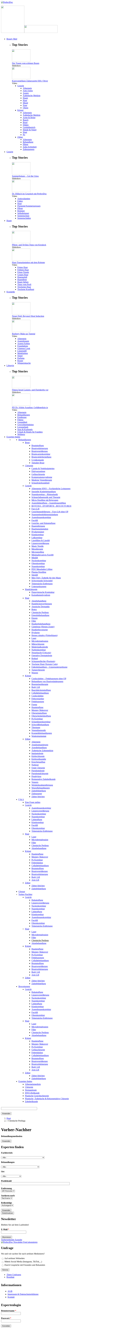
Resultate (10, 1277)
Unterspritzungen (38, 586)
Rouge (20, 360)
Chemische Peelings (40, 612)
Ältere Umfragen (14, 1274)
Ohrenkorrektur (38, 563)
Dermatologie (31, 1090)
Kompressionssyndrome (41, 477)
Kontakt (11, 1297)
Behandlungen (23, 415)
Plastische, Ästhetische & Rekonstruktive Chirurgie (47, 1098)
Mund (25, 103)
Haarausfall (22, 277)
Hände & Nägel (29, 130)
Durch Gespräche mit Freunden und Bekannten (24, 1265)
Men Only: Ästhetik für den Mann (46, 578)
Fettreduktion (37, 863)
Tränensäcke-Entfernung (42, 583)
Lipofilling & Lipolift (40, 540)
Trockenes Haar (24, 287)
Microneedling (37, 552)
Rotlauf (34, 658)
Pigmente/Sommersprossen (28, 206)
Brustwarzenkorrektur (40, 454)
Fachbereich (6, 1153)
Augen (26, 93)
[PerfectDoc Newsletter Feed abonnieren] (19, 1242)
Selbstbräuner (23, 213)
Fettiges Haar (23, 270)
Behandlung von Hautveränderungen (47, 681)
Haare (25, 98)
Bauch (25, 120)
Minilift (34, 558)
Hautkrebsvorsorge (39, 630)
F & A (21, 799)
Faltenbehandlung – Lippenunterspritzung (49, 667)
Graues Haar (22, 275)
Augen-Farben (23, 343)
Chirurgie (29, 465)
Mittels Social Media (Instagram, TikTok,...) (23, 1261)
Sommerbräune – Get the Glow (25, 176)
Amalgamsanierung (39, 745)
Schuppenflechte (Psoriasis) (43, 661)
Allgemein (27, 88)
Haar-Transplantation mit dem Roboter (28, 262)
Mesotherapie (37, 549)
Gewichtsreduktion (25, 424)
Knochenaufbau (38, 762)
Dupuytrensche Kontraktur (42, 592)
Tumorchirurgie (38, 670)
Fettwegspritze (37, 699)
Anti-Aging (28, 90)
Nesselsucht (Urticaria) (41, 652)
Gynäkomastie (37, 460)
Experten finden (25, 1081)
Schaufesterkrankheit (40, 483)
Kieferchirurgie (38, 756)
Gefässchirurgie (38, 474)
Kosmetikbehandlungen (41, 733)
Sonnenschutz (23, 216)
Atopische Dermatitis (40, 606)
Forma (34, 704)
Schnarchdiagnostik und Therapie (45, 497)
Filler (33, 621)
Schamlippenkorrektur (40, 722)
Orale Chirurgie (38, 768)
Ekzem (34, 618)
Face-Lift (35, 509)
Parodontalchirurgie (39, 773)
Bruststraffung (37, 445)
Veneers (34, 782)
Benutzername (8, 1311)
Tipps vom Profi (24, 284)
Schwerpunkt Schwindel (42, 580)
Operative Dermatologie (41, 655)
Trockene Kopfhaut (25, 289)
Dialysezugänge (38, 471)
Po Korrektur (37, 719)
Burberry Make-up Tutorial (23, 334)
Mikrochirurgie (37, 644)
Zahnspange (36, 793)
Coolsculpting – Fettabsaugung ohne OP (48, 678)
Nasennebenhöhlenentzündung (44, 514)
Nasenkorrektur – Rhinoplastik (44, 494)
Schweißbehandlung (40, 724)
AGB (10, 1291)
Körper (20, 110)
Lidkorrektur (36, 537)
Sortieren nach (8, 1195)
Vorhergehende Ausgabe (11, 1240)
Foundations (22, 346)
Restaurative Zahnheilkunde (43, 779)
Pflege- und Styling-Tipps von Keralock (29, 245)
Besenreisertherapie (39, 684)
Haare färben (23, 282)
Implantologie (37, 753)
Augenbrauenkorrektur (41, 517)
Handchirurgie (31, 589)
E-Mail (5, 1229)
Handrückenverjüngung (41, 604)
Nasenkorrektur (38, 566)
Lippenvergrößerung (40, 543)
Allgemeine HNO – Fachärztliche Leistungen (50, 488)
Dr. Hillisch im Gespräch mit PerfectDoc (29, 194)
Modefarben (22, 353)
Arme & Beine (29, 117)
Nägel (20, 356)
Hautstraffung (37, 707)
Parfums (20, 358)
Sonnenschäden (24, 218)
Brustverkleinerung (39, 448)
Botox (34, 609)
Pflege (25, 144)
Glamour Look (23, 348)
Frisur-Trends (23, 272)
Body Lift (35, 687)
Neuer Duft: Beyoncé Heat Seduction (28, 316)
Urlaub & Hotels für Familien (30, 432)
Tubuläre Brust (37, 463)
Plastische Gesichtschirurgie (37, 1096)
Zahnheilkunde (31, 1101)
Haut (25, 100)
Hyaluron (35, 632)
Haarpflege (22, 279)
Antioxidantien (23, 198)
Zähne (20, 137)
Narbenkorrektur (38, 650)
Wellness (21, 434)
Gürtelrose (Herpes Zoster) (42, 627)
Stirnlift (34, 575)
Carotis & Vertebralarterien (42, 468)
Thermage (35, 727)
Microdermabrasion (39, 641)
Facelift (34, 520)
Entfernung (6, 1188)
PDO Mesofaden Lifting (41, 569)
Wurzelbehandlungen (40, 788)
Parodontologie (38, 770)
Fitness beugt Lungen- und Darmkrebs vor (30, 390)
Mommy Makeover (39, 710)
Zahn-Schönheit (30, 147)
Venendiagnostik (38, 730)
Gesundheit (22, 422)
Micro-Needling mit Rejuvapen (44, 500)
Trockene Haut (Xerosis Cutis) (44, 664)
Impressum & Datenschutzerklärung (23, 1294)
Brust (25, 122)
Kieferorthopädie (38, 759)
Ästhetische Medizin (31, 95)
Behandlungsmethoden (11, 1136)
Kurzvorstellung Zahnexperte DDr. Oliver (30, 81)
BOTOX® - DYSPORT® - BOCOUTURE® (51, 506)
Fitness (20, 420)
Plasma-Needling (38, 572)
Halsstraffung (37, 900)
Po (24, 134)
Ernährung (21, 417)
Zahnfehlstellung (38, 791)
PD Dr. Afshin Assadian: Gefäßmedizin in (30, 407)
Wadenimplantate (38, 736)
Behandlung (28, 142)
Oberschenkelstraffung (41, 716)
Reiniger (21, 211)
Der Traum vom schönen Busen (25, 63)
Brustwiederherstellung (41, 457)
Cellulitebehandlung (40, 693)
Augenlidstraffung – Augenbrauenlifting (48, 503)
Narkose (35, 765)
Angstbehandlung (39, 747)
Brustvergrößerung (39, 451)
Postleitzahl (6, 1181)
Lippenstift (22, 351)
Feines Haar (22, 267)
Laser (33, 638)
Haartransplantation (39, 529)
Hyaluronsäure (37, 532)
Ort (2, 1171)
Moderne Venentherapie (41, 480)
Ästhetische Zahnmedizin (42, 750)
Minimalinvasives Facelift (42, 555)
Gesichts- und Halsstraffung (43, 523)
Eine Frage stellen (32, 802)
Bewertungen (24, 986)
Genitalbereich (29, 127)
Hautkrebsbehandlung (40, 624)
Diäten (26, 125)
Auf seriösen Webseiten (14, 1258)
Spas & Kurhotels (25, 429)
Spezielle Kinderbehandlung (43, 491)
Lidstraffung (36, 819)
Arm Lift (35, 880)
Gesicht (20, 86)
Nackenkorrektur (38, 560)
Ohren (25, 108)
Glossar (21, 891)
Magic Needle (37, 546)
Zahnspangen (28, 149)
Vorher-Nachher (25, 894)
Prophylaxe (36, 776)
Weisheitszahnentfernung (42, 785)
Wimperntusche (24, 363)
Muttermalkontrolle (39, 647)
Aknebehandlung (38, 601)
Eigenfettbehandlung (40, 615)
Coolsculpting (37, 696)
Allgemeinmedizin (33, 1084)
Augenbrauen (23, 341)
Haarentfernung (38, 526)
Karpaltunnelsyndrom (40, 595)
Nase (25, 105)
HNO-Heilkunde (32, 1093)
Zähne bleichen (38, 796)
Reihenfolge (6, 1203)
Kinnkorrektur (37, 534)
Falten (20, 201)
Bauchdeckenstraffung (41, 690)
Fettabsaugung (37, 701)
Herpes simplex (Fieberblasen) (44, 635)
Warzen (34, 673)
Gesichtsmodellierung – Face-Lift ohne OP (49, 512)
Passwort (6, 1318)
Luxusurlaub (22, 427)
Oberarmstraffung (39, 713)
